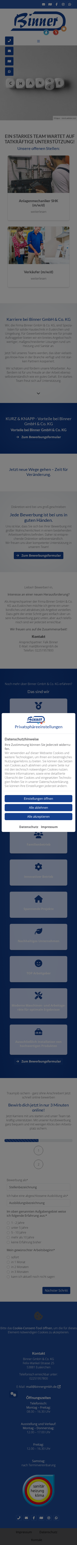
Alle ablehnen (38, 808)
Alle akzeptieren (38, 817)
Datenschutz (28, 827)
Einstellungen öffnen (38, 799)
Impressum (49, 827)
